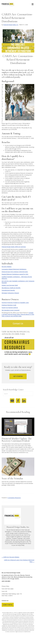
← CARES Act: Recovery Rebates (10, 557)
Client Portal (8, 605)
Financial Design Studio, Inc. (10, 24)
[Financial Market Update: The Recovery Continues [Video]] (18, 426)
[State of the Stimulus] (18, 466)
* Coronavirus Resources (14, 498)
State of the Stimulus (12, 478)
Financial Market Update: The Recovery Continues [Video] (17, 439)
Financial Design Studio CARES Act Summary (14, 247)
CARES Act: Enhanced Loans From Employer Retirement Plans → (19, 560)
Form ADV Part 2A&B (7, 589)
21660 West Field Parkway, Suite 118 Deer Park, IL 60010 (12, 594)
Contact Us (5, 600)
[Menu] (32, 4)
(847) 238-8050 (6, 581)
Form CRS (4, 591)
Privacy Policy (5, 586)
